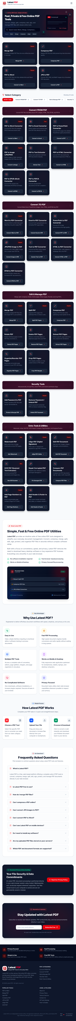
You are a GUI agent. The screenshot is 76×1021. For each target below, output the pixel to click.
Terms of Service (44, 995)
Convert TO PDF (44, 972)
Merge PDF (5, 993)
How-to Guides (44, 1002)
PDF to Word (5, 990)
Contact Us (43, 998)
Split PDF (5, 995)
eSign (29, 34)
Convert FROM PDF (45, 969)
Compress (23, 34)
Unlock (34, 34)
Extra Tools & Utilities (45, 979)
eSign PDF (5, 1002)
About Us (42, 990)
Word (11, 34)
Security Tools (44, 976)
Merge (16, 34)
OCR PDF (5, 1005)
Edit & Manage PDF (45, 974)
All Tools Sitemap (44, 1000)
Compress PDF (6, 998)
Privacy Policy (44, 993)
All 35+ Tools (7, 99)
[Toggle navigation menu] (71, 3)
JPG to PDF (5, 1000)
